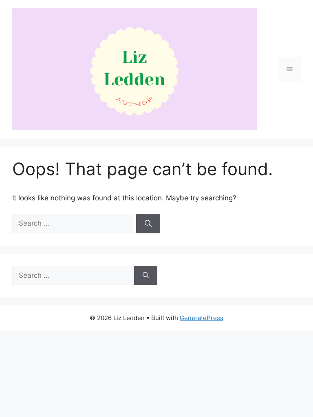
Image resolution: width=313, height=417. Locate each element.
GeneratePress (201, 318)
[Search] (148, 223)
